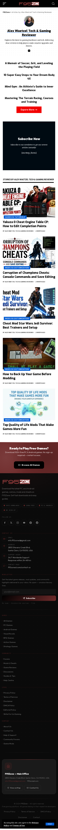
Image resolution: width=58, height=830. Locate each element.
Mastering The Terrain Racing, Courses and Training (29, 100)
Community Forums (12, 739)
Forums (7, 659)
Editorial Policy (10, 710)
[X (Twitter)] (11, 522)
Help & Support (10, 735)
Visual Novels (9, 634)
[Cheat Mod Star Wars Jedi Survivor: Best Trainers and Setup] (29, 303)
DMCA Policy (9, 705)
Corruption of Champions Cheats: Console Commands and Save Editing (29, 275)
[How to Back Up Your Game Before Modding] (29, 353)
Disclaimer (8, 701)
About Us (7, 726)
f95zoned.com (32, 781)
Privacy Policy (9, 693)
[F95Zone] (29, 4)
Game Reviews (10, 667)
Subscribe (30, 598)
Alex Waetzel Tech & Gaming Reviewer (19, 231)
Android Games (10, 629)
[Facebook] (4, 522)
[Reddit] (37, 522)
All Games (8, 621)
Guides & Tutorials (15, 217)
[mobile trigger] (5, 4)
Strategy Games (11, 646)
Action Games (10, 642)
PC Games (8, 625)
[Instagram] (17, 522)
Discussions (8, 672)
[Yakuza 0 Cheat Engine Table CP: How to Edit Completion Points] (29, 201)
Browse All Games (31, 465)
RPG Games (9, 638)
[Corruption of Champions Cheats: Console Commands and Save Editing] (29, 252)
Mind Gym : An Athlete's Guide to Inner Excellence (29, 88)
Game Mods (9, 743)
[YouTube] (24, 522)
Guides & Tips (9, 676)
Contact (36, 817)
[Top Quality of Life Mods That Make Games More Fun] (29, 404)
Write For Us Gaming (12, 714)
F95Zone (24, 803)
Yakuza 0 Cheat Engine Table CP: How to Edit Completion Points (26, 224)
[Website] (29, 50)
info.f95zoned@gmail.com (15, 781)
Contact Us (8, 731)
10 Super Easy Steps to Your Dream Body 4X (29, 76)
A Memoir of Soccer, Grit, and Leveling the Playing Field (29, 65)
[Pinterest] (30, 522)
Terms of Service (11, 697)
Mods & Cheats (10, 663)
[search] (53, 4)
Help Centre (9, 680)
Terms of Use (19, 825)
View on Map (15, 788)
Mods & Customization (17, 267)
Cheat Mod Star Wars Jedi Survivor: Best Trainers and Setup (28, 325)
